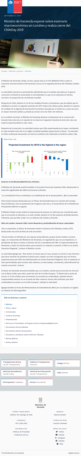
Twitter (61, 432)
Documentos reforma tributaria (17, 327)
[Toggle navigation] (71, 3)
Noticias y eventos (16, 71)
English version (73, 453)
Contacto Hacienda (60, 423)
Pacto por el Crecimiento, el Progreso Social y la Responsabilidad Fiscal (32, 323)
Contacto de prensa (13, 316)
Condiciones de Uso (21, 435)
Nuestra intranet (60, 415)
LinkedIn (61, 441)
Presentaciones (11, 319)
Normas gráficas (12, 338)
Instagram (61, 438)
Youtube (61, 435)
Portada (4, 71)
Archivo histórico (12, 342)
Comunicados (11, 312)
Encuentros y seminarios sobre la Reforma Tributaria (24, 335)
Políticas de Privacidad (21, 432)
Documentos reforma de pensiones (19, 331)
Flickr (61, 444)
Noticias (28, 71)
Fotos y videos (11, 308)
